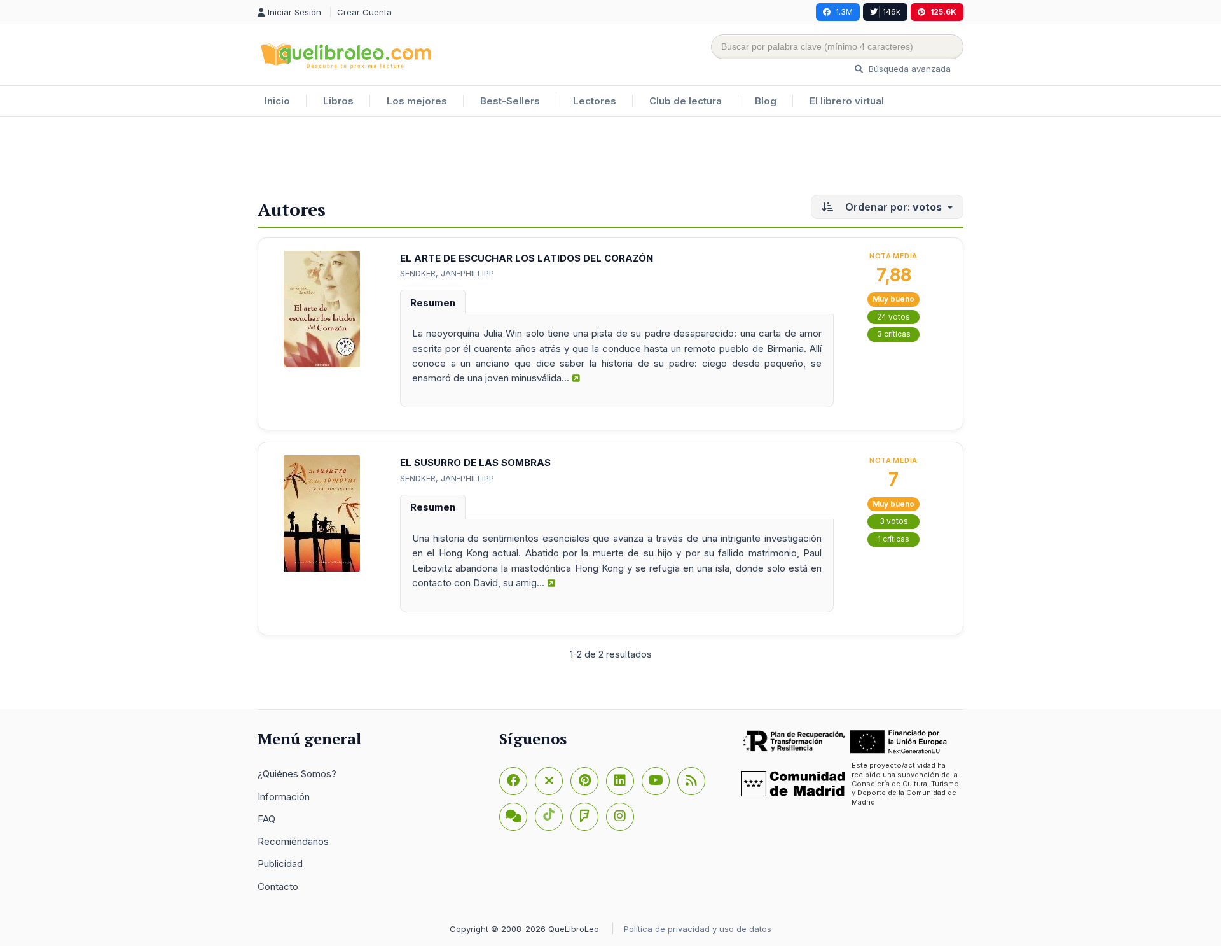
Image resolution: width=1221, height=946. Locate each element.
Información (284, 797)
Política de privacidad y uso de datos (697, 929)
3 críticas (894, 334)
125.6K (943, 12)
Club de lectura (685, 101)
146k (891, 12)
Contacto (278, 886)
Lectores (594, 101)
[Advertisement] (610, 158)
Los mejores (417, 101)
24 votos (893, 316)
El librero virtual (847, 101)
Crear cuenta (364, 12)
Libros (338, 101)
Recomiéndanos (293, 841)
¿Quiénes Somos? (297, 774)
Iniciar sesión (296, 12)
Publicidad (280, 864)
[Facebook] (513, 781)
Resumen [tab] (432, 303)
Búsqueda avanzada (908, 69)
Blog (765, 101)
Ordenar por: (892, 207)
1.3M (844, 12)
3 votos (894, 521)
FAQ (266, 819)
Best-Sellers (510, 101)
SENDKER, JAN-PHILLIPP (447, 273)
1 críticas (893, 539)
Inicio (277, 101)
